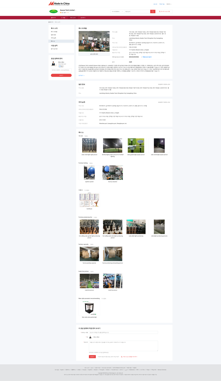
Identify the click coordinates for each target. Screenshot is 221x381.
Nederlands (132, 369)
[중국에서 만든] (59, 3)
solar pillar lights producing (136, 236)
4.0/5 (130, 62)
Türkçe (147, 369)
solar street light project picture (159, 154)
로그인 (155, 4)
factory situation (112, 181)
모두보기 (81, 75)
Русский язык (114, 369)
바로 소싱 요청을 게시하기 (129, 356)
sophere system (89, 181)
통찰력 (134, 367)
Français (84, 369)
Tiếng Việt (153, 369)
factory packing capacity (89, 263)
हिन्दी (137, 369)
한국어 (121, 369)
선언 (92, 367)
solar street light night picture (89, 154)
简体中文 (68, 369)
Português (101, 369)
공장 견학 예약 (94, 54)
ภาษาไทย (142, 369)
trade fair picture (89, 290)
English (62, 369)
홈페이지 (53, 17)
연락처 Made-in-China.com (119, 367)
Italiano (108, 369)
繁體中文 (73, 369)
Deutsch (96, 369)
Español (90, 369)
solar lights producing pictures (159, 236)
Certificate (89, 209)
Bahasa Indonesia (162, 369)
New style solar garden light (89, 317)
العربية (126, 369)
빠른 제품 (129, 367)
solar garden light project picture (136, 154)
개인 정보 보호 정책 (106, 367)
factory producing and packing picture (112, 263)
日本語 (79, 369)
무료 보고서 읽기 (147, 57)
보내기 (61, 75)
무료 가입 (161, 4)
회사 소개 (72, 17)
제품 (64, 17)
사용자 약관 (97, 367)
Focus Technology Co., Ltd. (112, 373)
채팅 (62, 66)
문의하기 (83, 17)
